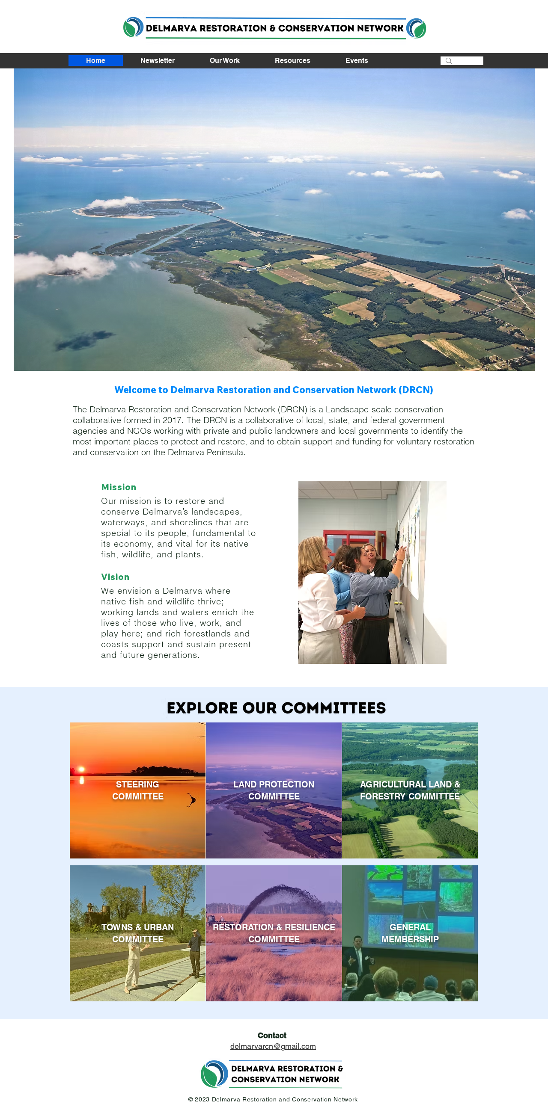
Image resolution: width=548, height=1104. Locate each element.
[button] (274, 219)
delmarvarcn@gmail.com (273, 1046)
